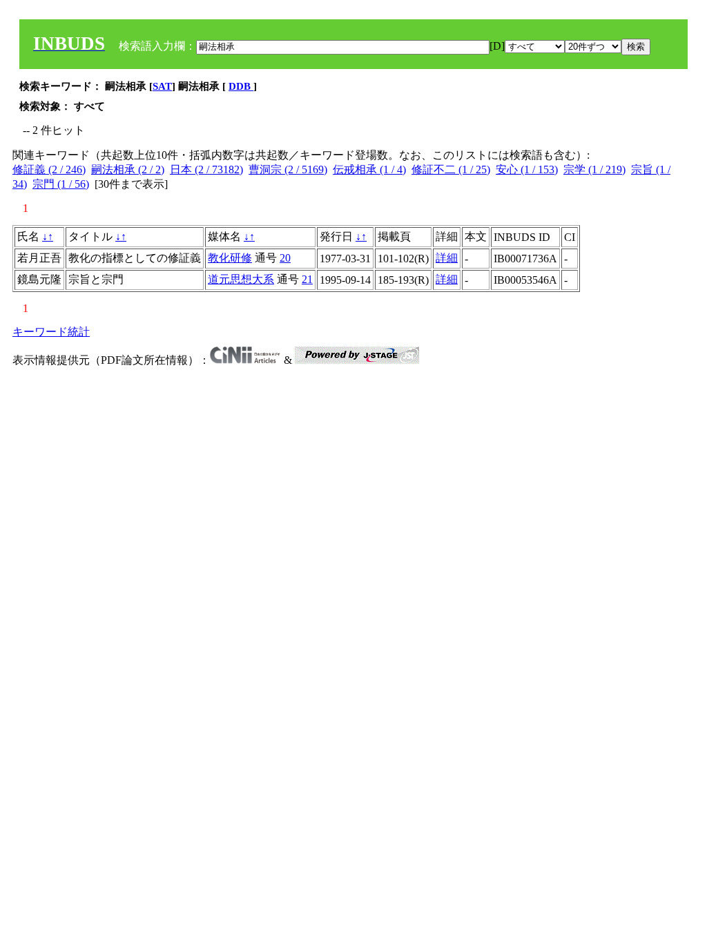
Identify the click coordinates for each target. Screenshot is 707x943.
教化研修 (230, 258)
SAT (162, 86)
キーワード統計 (51, 332)
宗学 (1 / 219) (594, 169)
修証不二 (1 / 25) (450, 169)
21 (307, 279)
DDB (241, 86)
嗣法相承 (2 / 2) (127, 169)
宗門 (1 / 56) (60, 184)
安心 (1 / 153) (527, 169)
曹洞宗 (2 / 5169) (288, 169)
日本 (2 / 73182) (206, 169)
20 (285, 258)
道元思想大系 (241, 279)
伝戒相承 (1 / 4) (369, 169)
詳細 (447, 258)
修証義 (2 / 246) (49, 169)
